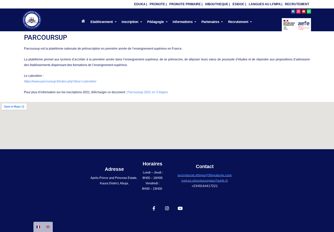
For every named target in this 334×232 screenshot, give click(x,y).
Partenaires (210, 22)
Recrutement (238, 22)
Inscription (130, 22)
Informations (183, 22)
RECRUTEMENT (297, 4)
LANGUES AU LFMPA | (265, 4)
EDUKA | (140, 4)
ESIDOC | (239, 4)
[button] (103, 22)
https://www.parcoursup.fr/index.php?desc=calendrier (60, 81)
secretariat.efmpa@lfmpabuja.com (204, 175)
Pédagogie (155, 22)
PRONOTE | (158, 4)
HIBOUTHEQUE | (217, 4)
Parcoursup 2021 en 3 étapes (147, 92)
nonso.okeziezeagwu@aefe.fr (204, 180)
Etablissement (101, 22)
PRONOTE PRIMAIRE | (185, 4)
